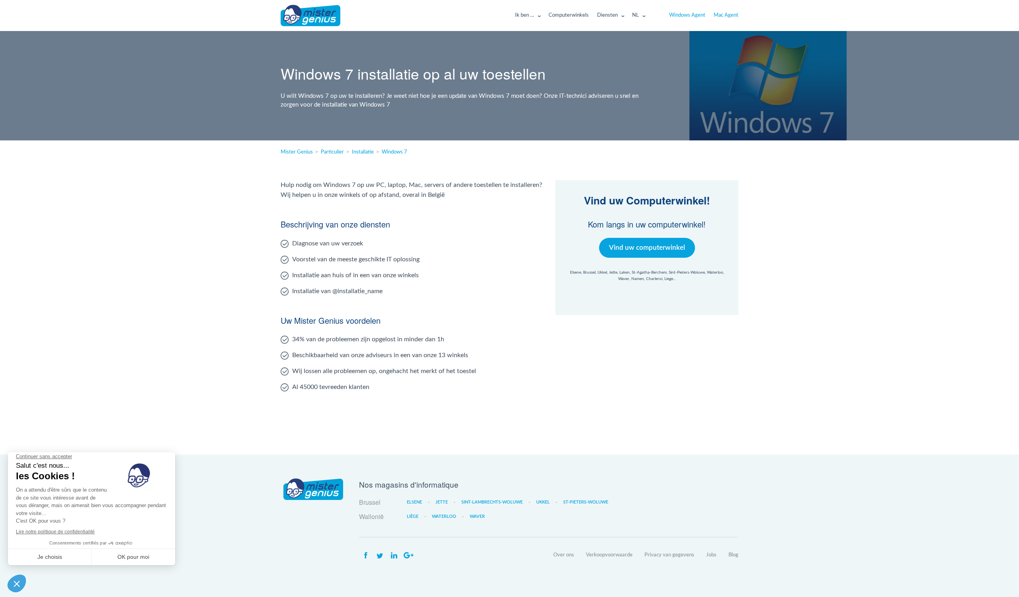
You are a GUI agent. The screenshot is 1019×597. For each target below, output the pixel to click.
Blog (733, 555)
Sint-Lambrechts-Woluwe (492, 502)
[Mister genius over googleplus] (408, 555)
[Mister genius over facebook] (365, 555)
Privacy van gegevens (669, 555)
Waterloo (444, 516)
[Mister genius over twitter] (379, 555)
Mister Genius (310, 15)
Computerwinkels (569, 15)
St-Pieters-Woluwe (585, 502)
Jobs (711, 555)
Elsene (414, 502)
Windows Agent (687, 15)
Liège (412, 516)
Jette (441, 502)
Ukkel (543, 502)
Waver (477, 516)
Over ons (563, 555)
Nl (635, 15)
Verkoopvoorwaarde (609, 555)
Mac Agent (726, 15)
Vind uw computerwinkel (647, 247)
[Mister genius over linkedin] (394, 555)
